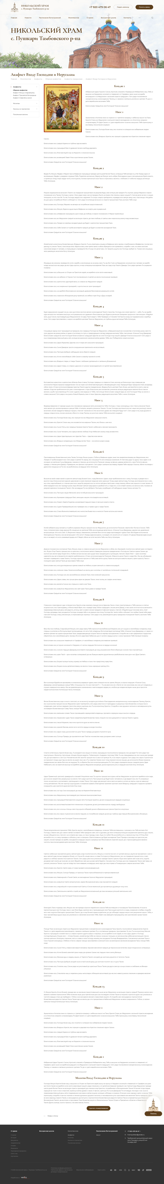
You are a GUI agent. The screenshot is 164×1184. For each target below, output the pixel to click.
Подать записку (123, 7)
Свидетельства (15, 1143)
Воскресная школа (46, 1131)
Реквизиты (14, 1148)
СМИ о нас (14, 1153)
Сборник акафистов (20, 90)
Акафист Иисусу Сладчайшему (24, 93)
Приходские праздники (18, 1151)
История (13, 1137)
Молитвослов (73, 1131)
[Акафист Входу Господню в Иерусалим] (63, 108)
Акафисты (17, 87)
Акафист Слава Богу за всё (22, 98)
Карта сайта (101, 1170)
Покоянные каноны (20, 114)
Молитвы (16, 103)
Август (98, 1135)
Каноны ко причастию (21, 109)
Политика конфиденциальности (61, 1168)
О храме (14, 1131)
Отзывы (13, 1145)
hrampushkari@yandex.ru (135, 1135)
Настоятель (14, 1156)
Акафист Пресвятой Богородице (24, 95)
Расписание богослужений (107, 1131)
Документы (14, 1140)
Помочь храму (144, 7)
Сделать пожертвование (98, 1108)
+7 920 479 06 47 (100, 7)
